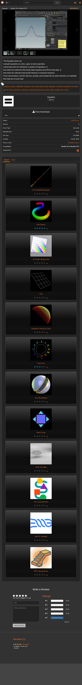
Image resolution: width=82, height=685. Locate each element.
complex (27, 86)
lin (8, 90)
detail (41, 86)
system (57, 90)
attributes (19, 86)
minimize (25, 90)
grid (4, 90)
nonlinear (32, 90)
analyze (13, 86)
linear (11, 90)
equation (52, 86)
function (75, 86)
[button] (7, 2)
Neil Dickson (75, 120)
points (42, 90)
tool (62, 90)
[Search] (57, 2)
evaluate (66, 86)
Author (13, 160)
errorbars (59, 86)
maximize (17, 90)
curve (33, 86)
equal (46, 86)
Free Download (42, 112)
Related (6, 160)
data (37, 86)
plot (38, 90)
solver (52, 90)
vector (66, 90)
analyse (6, 86)
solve (47, 90)
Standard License (73, 143)
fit (71, 86)
